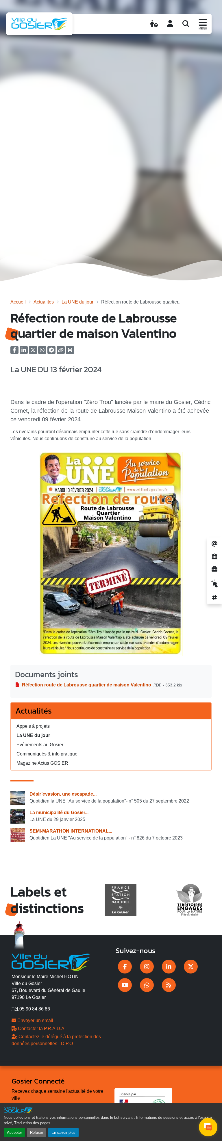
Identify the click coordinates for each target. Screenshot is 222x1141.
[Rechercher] (186, 23)
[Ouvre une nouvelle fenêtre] (125, 967)
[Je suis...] (153, 23)
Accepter (14, 1132)
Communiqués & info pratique (46, 753)
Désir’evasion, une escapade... (63, 794)
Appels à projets (33, 726)
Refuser (36, 1132)
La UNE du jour (77, 301)
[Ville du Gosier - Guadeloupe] (51, 961)
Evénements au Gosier (39, 744)
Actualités (44, 301)
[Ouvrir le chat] (208, 1127)
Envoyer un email (34, 1020)
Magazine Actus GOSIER (42, 763)
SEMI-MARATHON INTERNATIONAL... (70, 831)
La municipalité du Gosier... (58, 812)
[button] (70, 351)
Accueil (18, 301)
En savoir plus (63, 1132)
